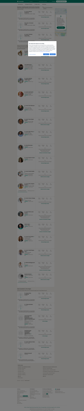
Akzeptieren (53, 54)
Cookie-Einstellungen (32, 54)
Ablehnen (46, 54)
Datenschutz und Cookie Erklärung (45, 51)
